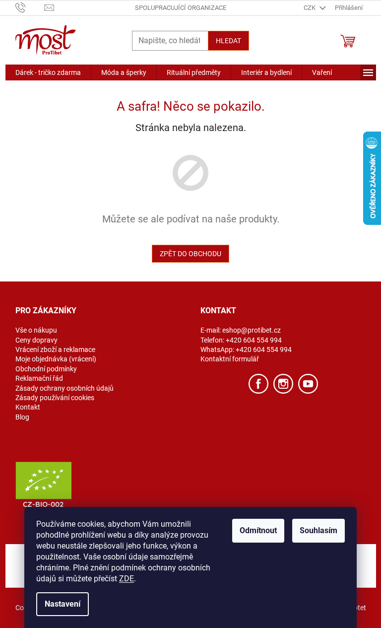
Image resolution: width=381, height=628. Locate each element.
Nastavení (62, 604)
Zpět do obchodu (190, 254)
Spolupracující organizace (180, 7)
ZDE (126, 578)
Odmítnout (258, 530)
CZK (310, 7)
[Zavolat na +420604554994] (30, 7)
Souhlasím (318, 530)
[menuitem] (48, 72)
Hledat (228, 41)
